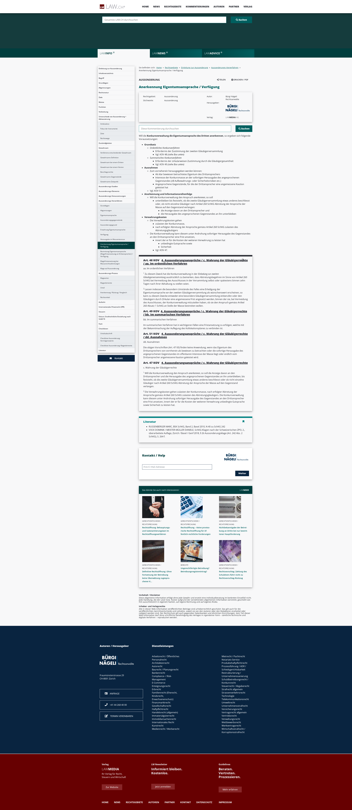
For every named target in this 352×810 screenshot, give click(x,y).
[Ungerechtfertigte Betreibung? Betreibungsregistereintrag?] (197, 551)
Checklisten (103, 328)
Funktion (102, 107)
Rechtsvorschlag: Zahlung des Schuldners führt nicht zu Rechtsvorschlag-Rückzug (233, 574)
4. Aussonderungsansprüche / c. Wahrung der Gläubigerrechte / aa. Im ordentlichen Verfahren (195, 261)
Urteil (102, 288)
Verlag (248, 6)
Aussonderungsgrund (108, 225)
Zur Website (112, 787)
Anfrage (113, 693)
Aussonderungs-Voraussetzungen (112, 196)
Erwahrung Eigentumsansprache (112, 230)
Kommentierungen (197, 6)
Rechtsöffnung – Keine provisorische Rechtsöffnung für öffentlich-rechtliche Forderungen (196, 530)
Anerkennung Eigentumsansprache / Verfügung (114, 245)
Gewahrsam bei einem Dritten (111, 162)
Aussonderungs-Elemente (109, 191)
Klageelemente (106, 283)
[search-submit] (241, 19)
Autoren (219, 6)
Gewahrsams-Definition (109, 157)
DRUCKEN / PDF (240, 79)
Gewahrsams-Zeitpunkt (109, 181)
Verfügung (104, 234)
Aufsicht (102, 302)
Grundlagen (103, 83)
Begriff (101, 78)
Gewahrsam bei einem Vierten (112, 167)
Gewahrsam (103, 148)
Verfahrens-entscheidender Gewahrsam (115, 153)
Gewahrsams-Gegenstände (110, 177)
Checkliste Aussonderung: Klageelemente (116, 345)
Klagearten (104, 278)
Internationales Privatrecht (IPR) (111, 307)
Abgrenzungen (105, 88)
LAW (244, 490)
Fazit (100, 324)
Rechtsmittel (105, 297)
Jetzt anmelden (163, 786)
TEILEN (222, 79)
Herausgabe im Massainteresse (112, 239)
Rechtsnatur (104, 92)
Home (145, 6)
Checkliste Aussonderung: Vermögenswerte (110, 339)
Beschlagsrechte (106, 172)
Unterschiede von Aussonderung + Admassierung (112, 117)
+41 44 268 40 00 (117, 704)
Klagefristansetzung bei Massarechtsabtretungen (110, 262)
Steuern (102, 312)
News (156, 6)
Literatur (102, 350)
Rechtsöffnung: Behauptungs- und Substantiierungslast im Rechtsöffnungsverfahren (156, 530)
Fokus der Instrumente (109, 129)
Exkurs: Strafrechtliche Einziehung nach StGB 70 (115, 317)
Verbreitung (103, 112)
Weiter (242, 473)
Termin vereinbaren (120, 716)
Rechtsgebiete (172, 6)
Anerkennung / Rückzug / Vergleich (113, 292)
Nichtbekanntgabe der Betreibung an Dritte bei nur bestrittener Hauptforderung (233, 530)
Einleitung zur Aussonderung (110, 68)
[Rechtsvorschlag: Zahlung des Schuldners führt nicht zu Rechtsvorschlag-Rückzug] (235, 551)
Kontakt (117, 358)
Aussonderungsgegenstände (111, 220)
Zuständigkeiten (105, 143)
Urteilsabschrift (106, 333)
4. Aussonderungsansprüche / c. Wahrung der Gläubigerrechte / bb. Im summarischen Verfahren (195, 312)
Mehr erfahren (230, 789)
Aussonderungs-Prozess (108, 273)
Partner (234, 6)
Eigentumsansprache (108, 215)
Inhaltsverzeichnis (106, 73)
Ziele (100, 97)
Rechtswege (105, 138)
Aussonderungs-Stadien (108, 186)
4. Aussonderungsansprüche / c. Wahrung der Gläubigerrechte (204, 363)
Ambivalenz (104, 124)
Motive (101, 102)
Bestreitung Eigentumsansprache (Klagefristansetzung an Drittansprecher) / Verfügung (116, 254)
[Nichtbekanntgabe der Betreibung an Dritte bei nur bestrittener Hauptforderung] (235, 507)
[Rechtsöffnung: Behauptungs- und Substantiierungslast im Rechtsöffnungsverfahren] (158, 507)
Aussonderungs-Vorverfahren (110, 201)
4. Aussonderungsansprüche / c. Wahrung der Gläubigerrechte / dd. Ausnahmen (195, 335)
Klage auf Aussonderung (109, 268)
